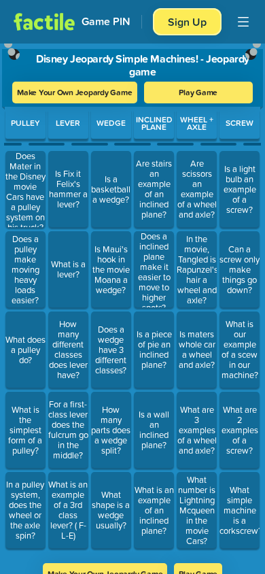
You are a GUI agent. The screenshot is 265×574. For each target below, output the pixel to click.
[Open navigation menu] (243, 22)
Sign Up (187, 21)
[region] (132, 299)
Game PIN (106, 21)
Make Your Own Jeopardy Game (74, 92)
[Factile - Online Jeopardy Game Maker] (44, 22)
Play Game (198, 92)
